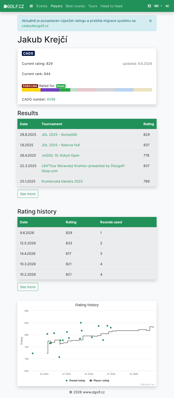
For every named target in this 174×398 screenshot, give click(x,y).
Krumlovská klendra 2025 (62, 181)
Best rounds (75, 6)
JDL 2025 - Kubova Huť (61, 145)
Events (41, 6)
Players (56, 6)
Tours (92, 6)
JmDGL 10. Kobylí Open (60, 155)
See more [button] (27, 194)
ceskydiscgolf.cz (35, 26)
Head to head (111, 6)
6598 (51, 99)
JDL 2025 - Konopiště (59, 134)
